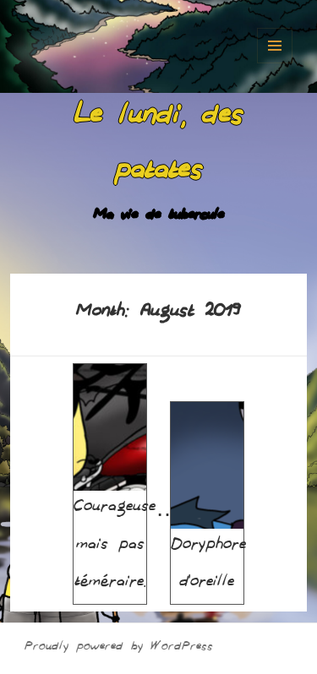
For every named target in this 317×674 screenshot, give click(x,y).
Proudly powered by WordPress (119, 648)
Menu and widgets (274, 45)
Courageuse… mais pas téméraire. (126, 547)
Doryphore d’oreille (208, 566)
